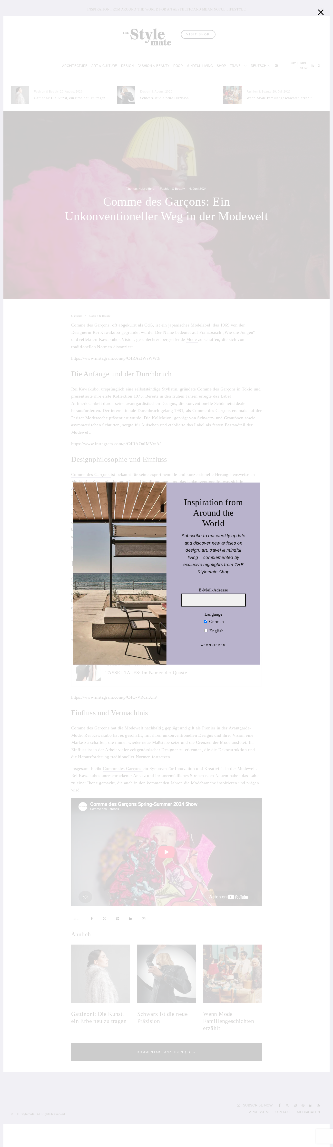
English (216, 630)
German (216, 621)
